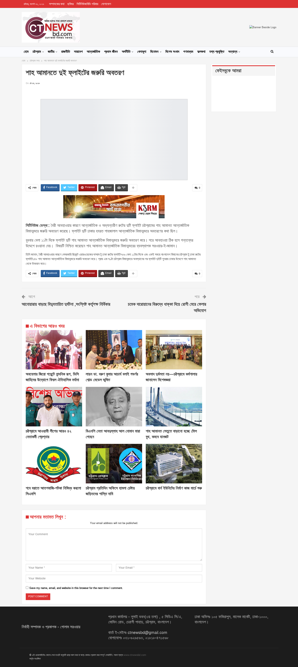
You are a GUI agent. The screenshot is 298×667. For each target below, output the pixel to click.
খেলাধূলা (141, 51)
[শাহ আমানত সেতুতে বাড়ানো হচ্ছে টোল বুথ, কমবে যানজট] (174, 406)
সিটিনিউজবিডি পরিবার (87, 4)
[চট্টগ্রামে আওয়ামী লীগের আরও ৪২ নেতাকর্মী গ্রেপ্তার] (54, 406)
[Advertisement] (114, 91)
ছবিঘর (71, 4)
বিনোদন (154, 51)
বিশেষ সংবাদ (172, 51)
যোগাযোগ (106, 4)
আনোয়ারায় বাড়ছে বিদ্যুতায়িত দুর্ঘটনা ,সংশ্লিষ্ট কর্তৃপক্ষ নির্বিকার (66, 304)
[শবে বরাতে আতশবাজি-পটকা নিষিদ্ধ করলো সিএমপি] (54, 463)
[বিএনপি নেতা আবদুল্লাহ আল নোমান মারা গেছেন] (114, 406)
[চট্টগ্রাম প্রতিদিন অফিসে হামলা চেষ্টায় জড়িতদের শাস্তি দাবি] (114, 463)
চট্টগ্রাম (37, 51)
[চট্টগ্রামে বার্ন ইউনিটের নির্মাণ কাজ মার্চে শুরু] (174, 463)
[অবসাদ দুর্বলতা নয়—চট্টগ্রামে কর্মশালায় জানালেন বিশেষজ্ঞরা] (174, 350)
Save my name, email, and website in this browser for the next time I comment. (76, 588)
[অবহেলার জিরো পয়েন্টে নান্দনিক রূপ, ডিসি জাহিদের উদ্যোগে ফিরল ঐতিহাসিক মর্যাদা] (54, 350)
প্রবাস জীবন (111, 51)
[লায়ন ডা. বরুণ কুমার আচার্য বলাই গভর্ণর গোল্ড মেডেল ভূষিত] (114, 350)
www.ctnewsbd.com (135, 655)
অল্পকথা (201, 51)
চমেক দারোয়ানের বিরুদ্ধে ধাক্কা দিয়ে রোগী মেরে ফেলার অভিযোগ (167, 307)
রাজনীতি (65, 51)
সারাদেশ (78, 51)
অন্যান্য (232, 51)
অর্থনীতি (126, 51)
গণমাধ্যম (188, 51)
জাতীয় (51, 51)
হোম (26, 51)
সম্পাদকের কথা (56, 4)
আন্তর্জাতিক (93, 51)
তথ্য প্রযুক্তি (216, 51)
